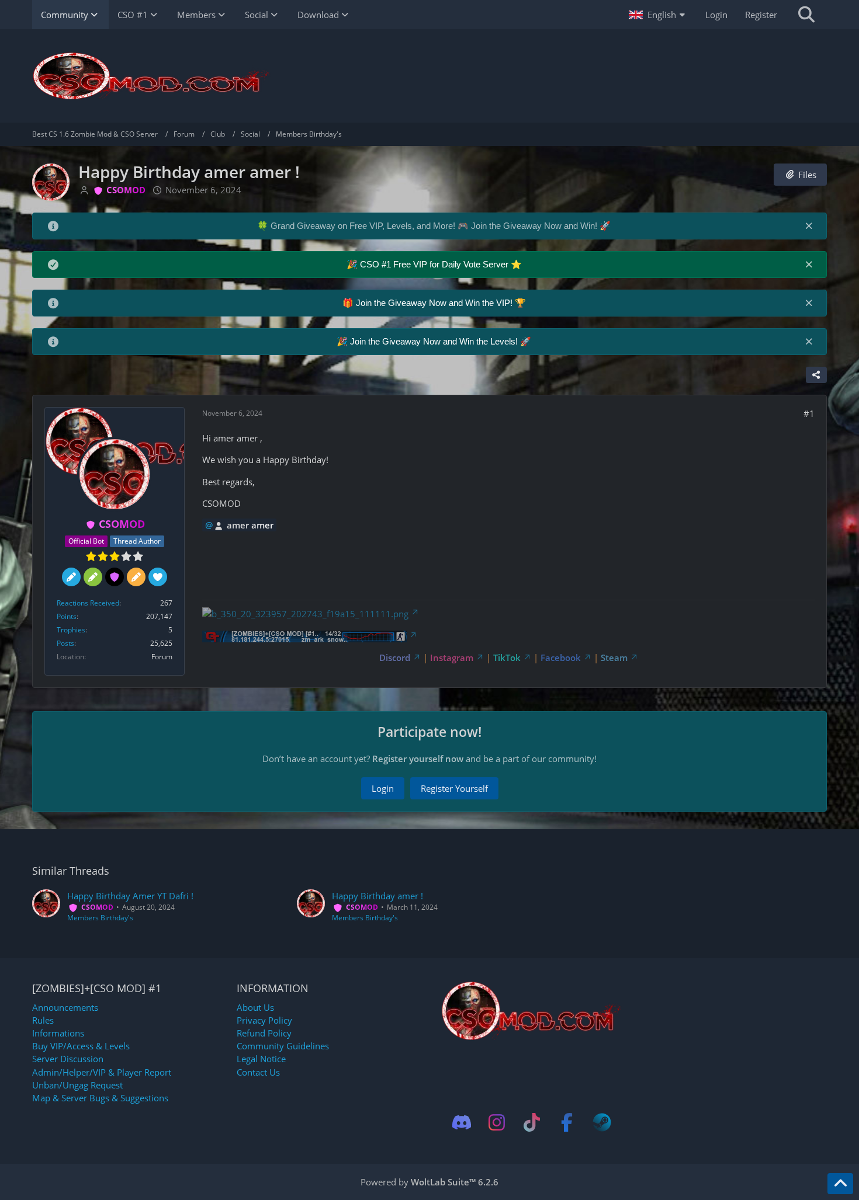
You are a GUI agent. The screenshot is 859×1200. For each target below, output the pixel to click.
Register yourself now (417, 758)
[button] (658, 14)
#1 (809, 413)
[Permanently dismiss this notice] (809, 225)
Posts (65, 643)
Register (761, 14)
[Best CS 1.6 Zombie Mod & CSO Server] (429, 76)
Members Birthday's (100, 918)
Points (67, 616)
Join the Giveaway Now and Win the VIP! (435, 303)
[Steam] (602, 1122)
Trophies (71, 630)
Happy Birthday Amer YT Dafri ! (130, 896)
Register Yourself (454, 788)
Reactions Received (88, 603)
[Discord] (461, 1122)
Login (716, 14)
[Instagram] (496, 1122)
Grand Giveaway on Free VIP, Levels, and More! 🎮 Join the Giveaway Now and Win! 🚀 (441, 226)
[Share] (816, 375)
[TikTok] (531, 1122)
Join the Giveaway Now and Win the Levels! (435, 341)
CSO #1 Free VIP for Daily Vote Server (435, 264)
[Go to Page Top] (840, 1183)
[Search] (806, 14)
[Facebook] (566, 1122)
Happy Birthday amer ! (377, 896)
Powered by (429, 1182)
